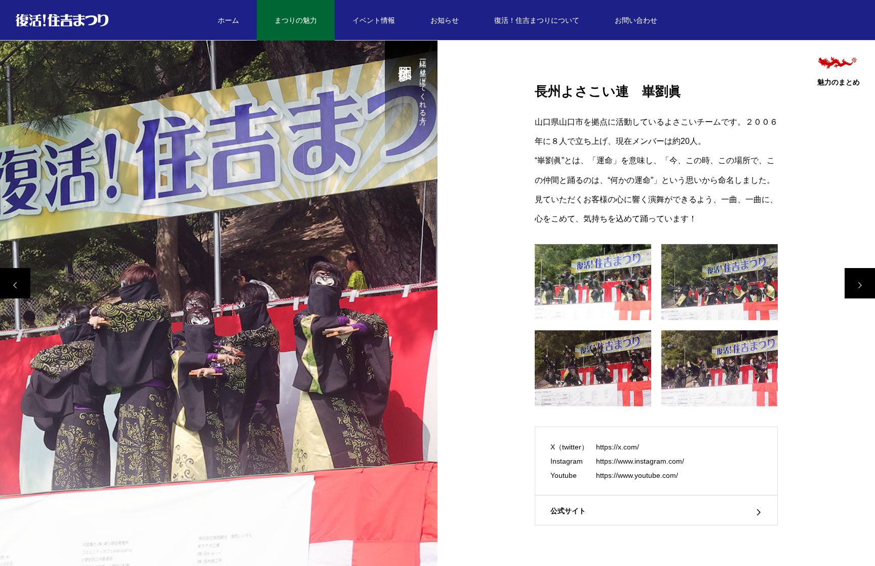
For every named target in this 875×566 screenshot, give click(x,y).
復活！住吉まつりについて (536, 20)
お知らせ (444, 20)
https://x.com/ (617, 447)
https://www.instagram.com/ (640, 461)
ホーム (228, 20)
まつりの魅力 (295, 20)
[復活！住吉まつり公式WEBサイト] (62, 20)
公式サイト (568, 511)
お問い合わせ (636, 20)
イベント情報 (373, 20)
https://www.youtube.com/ (637, 475)
